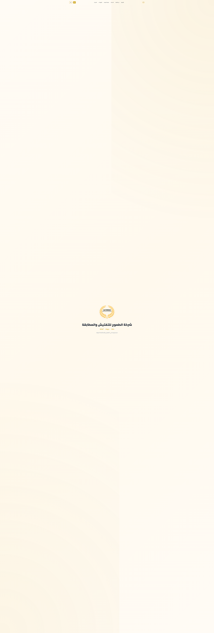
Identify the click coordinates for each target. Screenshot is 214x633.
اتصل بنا (95, 2)
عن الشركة (117, 2)
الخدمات (112, 2)
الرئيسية (122, 2)
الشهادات (100, 2)
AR (74, 2)
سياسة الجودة (106, 2)
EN (70, 2)
